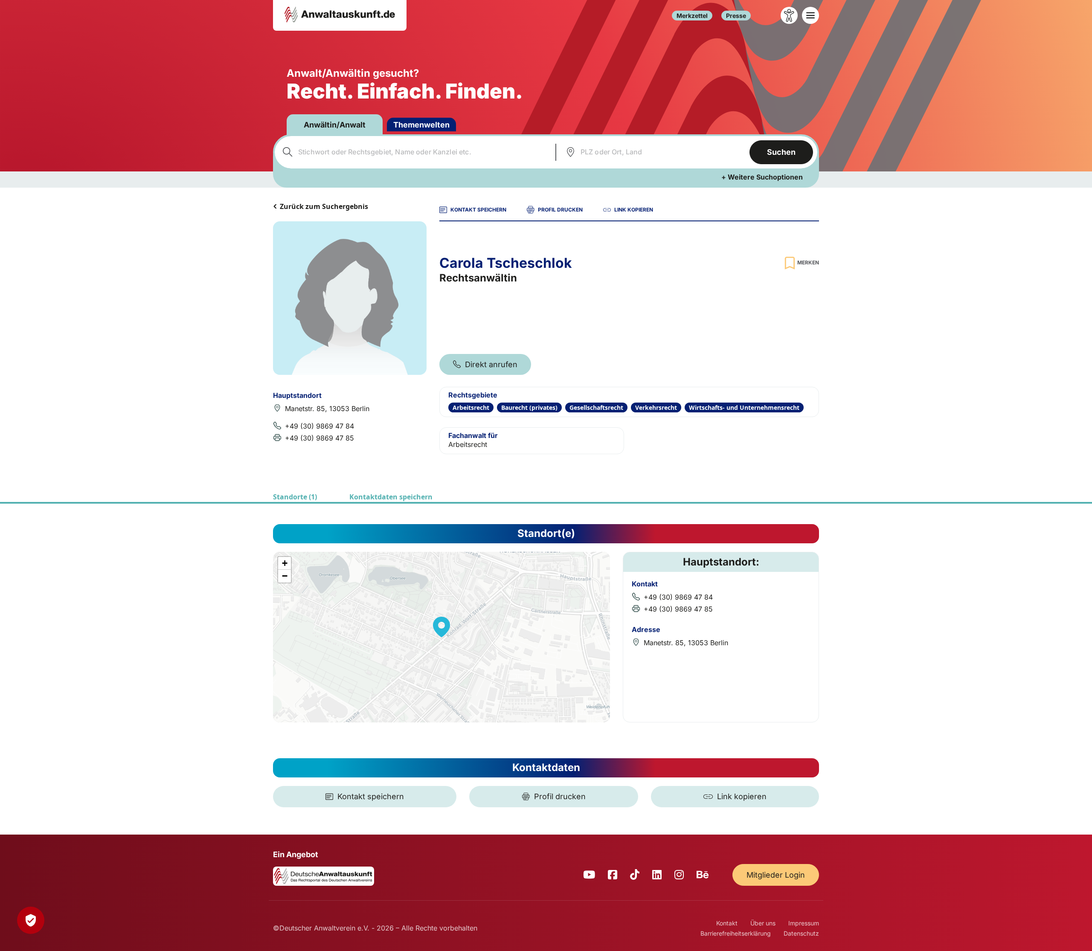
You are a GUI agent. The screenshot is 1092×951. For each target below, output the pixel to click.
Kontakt (727, 923)
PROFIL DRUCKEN (560, 209)
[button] (441, 627)
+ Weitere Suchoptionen (762, 177)
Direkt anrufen (491, 364)
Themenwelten (421, 124)
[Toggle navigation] (810, 15)
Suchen (781, 152)
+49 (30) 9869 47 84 (319, 426)
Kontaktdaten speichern (391, 497)
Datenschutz (801, 933)
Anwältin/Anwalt (335, 124)
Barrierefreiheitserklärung (735, 933)
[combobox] (414, 152)
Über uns (762, 923)
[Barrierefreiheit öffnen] (789, 15)
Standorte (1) (295, 497)
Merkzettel (692, 15)
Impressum (803, 923)
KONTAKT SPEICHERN (478, 209)
